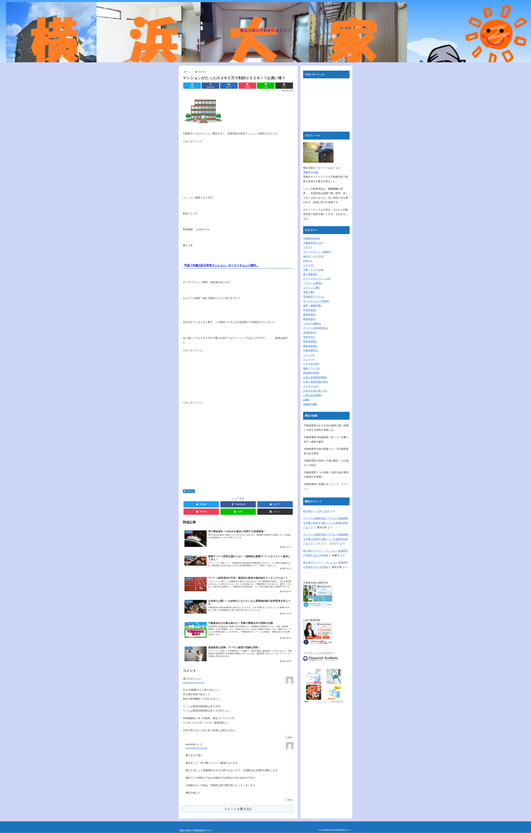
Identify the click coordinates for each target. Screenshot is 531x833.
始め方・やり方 (313, 256)
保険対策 (309, 314)
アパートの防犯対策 (315, 328)
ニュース (308, 355)
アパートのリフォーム (317, 278)
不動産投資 (190, 491)
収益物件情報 (311, 373)
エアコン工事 (311, 287)
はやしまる (323, 511)
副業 (306, 400)
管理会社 (308, 337)
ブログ (307, 247)
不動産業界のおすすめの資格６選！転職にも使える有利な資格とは (326, 427)
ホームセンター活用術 (316, 301)
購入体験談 (310, 274)
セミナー (308, 359)
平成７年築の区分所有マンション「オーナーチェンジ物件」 (221, 265)
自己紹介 (308, 511)
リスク (308, 265)
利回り (307, 261)
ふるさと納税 (312, 323)
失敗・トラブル (313, 269)
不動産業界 (310, 350)
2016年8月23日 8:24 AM (193, 683)
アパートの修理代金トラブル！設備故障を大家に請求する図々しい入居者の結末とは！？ (325, 523)
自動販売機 (310, 404)
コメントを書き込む (238, 809)
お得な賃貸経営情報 (315, 377)
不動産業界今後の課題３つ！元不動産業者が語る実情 (326, 451)
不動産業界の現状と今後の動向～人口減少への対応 (326, 462)
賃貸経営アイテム (313, 296)
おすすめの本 (311, 364)
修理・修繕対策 (312, 305)
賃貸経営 (309, 332)
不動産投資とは (313, 243)
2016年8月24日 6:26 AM (196, 748)
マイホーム (310, 386)
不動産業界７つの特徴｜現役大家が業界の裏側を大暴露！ (326, 474)
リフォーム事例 (312, 283)
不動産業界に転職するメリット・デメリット (326, 486)
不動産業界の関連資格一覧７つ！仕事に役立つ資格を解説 (326, 439)
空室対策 (309, 310)
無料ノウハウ (311, 368)
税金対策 (309, 319)
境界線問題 (310, 341)
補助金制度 (310, 346)
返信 (290, 737)
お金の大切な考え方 (315, 391)
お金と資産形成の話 (315, 382)
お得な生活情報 (312, 395)
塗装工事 (308, 292)
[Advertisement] (206, 163)
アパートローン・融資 (317, 252)
